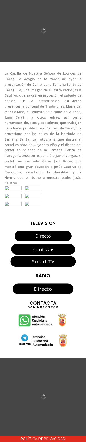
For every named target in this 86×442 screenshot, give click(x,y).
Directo (43, 236)
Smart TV (43, 261)
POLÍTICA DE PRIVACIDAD (43, 438)
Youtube (43, 249)
